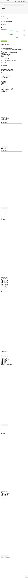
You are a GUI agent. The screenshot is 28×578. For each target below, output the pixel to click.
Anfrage (11, 574)
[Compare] (1, 116)
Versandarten (12, 571)
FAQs (10, 565)
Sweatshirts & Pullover (22, 565)
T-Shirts (20, 564)
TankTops (20, 570)
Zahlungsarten (12, 570)
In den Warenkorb (3, 41)
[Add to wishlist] (3, 116)
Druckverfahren (12, 567)
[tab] (7, 49)
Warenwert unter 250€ (3, 81)
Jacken (20, 567)
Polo (19, 568)
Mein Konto (11, 564)
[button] (7, 81)
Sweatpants (20, 571)
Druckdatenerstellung (13, 568)
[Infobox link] (14, 289)
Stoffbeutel (20, 574)
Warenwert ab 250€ (3, 83)
